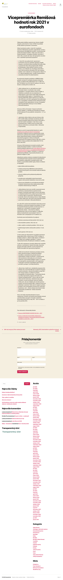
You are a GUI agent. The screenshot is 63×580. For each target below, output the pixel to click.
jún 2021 (35, 490)
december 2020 (37, 501)
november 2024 (37, 421)
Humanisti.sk (8, 577)
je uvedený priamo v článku (28, 31)
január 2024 (36, 438)
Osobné (35, 542)
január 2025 (36, 417)
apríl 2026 (35, 392)
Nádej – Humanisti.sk (7, 423)
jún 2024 (35, 429)
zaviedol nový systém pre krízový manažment (28, 131)
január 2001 (36, 519)
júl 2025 (35, 407)
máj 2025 (35, 410)
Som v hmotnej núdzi (24, 423)
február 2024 (36, 436)
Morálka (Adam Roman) (38, 539)
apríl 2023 (35, 453)
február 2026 (36, 395)
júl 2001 (35, 518)
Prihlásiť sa (35, 564)
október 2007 (36, 511)
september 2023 (37, 444)
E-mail (33, 357)
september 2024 (37, 424)
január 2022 (36, 478)
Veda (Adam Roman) (38, 554)
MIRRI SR (24, 322)
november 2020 (37, 502)
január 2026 (36, 397)
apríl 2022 (35, 473)
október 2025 (36, 402)
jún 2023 (35, 449)
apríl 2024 (35, 432)
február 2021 (36, 497)
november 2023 (37, 441)
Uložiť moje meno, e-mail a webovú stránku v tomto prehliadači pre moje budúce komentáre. (31, 368)
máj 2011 (35, 507)
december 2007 (37, 509)
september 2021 (37, 485)
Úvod (34, 551)
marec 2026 (36, 393)
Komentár (19, 347)
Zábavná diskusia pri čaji (18, 418)
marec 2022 (36, 475)
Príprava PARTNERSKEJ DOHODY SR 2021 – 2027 (30, 313)
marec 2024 (36, 434)
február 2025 (36, 415)
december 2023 (37, 439)
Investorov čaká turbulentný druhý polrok (12, 394)
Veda (34, 553)
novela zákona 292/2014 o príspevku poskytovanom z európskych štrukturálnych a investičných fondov (31, 150)
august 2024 (36, 426)
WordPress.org (36, 569)
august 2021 (36, 487)
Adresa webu (19, 362)
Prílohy (34, 548)
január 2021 (36, 499)
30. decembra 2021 (39, 31)
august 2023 (36, 446)
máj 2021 (35, 492)
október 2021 (36, 483)
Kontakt (39, 3)
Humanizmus (36, 532)
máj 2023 (35, 451)
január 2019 (36, 506)
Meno (18, 357)
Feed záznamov (37, 566)
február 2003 (36, 512)
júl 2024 (35, 427)
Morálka (35, 537)
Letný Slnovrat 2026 (17, 421)
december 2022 (37, 460)
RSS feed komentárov (38, 567)
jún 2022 (35, 470)
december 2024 (37, 419)
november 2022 (37, 461)
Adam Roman (36, 527)
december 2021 (37, 480)
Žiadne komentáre (32, 33)
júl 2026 (35, 387)
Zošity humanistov (37, 556)
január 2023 (36, 458)
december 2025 (37, 398)
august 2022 (36, 466)
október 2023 (36, 443)
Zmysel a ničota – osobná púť (22, 416)
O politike (35, 541)
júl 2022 (35, 468)
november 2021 (37, 482)
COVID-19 (20, 322)
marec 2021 (36, 495)
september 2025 (37, 404)
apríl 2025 (35, 412)
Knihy (34, 536)
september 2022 (37, 465)
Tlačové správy (31, 13)
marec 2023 (36, 455)
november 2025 (37, 400)
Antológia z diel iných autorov (40, 529)
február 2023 (36, 456)
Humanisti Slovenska (33, 3)
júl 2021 (35, 489)
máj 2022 (35, 472)
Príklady (35, 546)
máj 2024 (35, 431)
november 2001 (37, 516)
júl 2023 (35, 448)
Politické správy (37, 544)
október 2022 (36, 463)
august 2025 (36, 405)
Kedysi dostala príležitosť (8, 392)
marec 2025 (36, 414)
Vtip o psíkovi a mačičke (8, 397)
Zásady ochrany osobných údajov (49, 5)
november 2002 (37, 514)
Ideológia (35, 534)
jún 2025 (35, 409)
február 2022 (36, 477)
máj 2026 (35, 390)
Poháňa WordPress (30, 577)
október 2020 (36, 504)
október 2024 (36, 422)
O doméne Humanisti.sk (47, 3)
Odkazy (54, 3)
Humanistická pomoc (38, 531)
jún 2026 (35, 388)
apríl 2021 (35, 494)
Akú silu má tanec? (6, 400)
